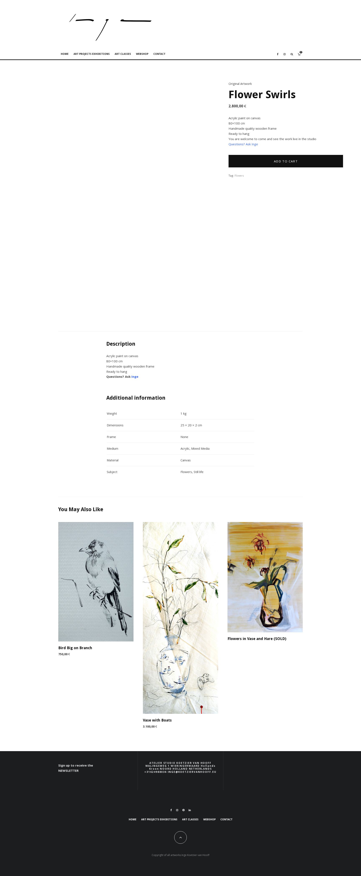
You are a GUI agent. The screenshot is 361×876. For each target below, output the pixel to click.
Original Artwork (240, 84)
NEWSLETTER (68, 770)
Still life (198, 472)
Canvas (185, 460)
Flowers (239, 175)
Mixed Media (200, 448)
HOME (65, 54)
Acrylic (184, 448)
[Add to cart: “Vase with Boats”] (167, 703)
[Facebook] (278, 54)
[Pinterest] (183, 810)
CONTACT (159, 54)
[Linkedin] (190, 810)
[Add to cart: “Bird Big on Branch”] (82, 631)
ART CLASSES (123, 54)
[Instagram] (284, 54)
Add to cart (286, 161)
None (184, 437)
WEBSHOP (142, 54)
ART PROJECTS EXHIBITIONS (92, 54)
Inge (134, 376)
